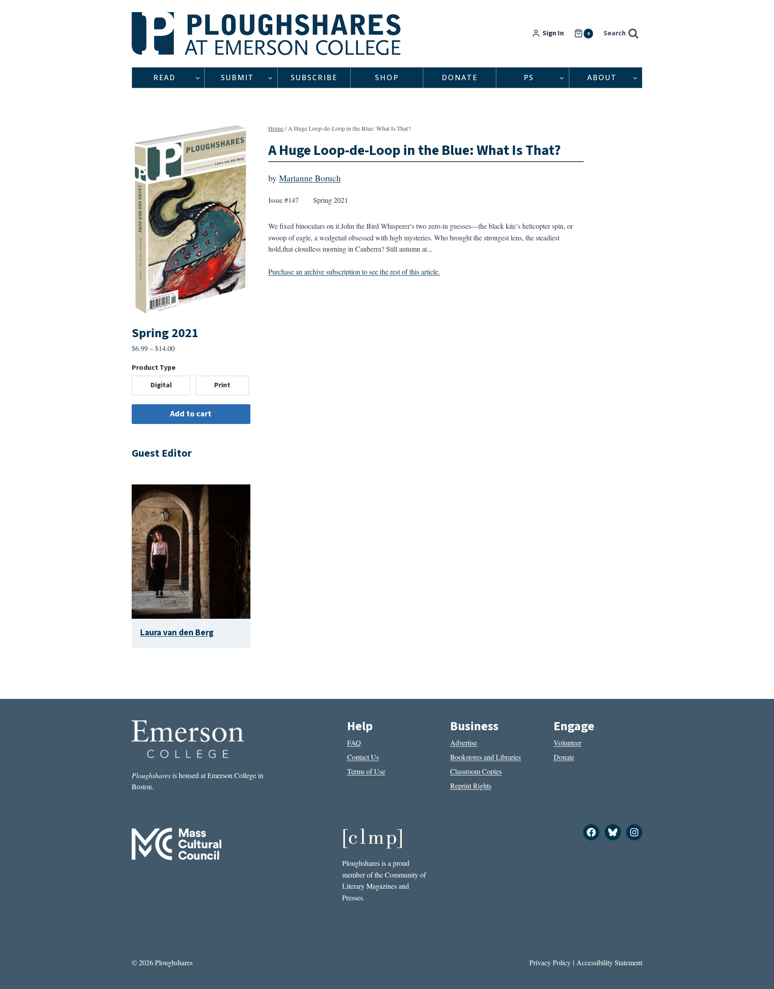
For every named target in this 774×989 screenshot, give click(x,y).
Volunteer (567, 742)
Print (222, 385)
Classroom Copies (476, 771)
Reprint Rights (470, 785)
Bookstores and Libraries (485, 757)
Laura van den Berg (177, 632)
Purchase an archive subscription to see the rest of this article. (354, 271)
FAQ (354, 742)
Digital (161, 385)
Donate (459, 77)
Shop (387, 77)
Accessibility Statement (609, 962)
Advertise (463, 742)
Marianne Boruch (310, 178)
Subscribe (314, 77)
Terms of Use (366, 771)
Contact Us (363, 757)
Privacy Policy (550, 962)
